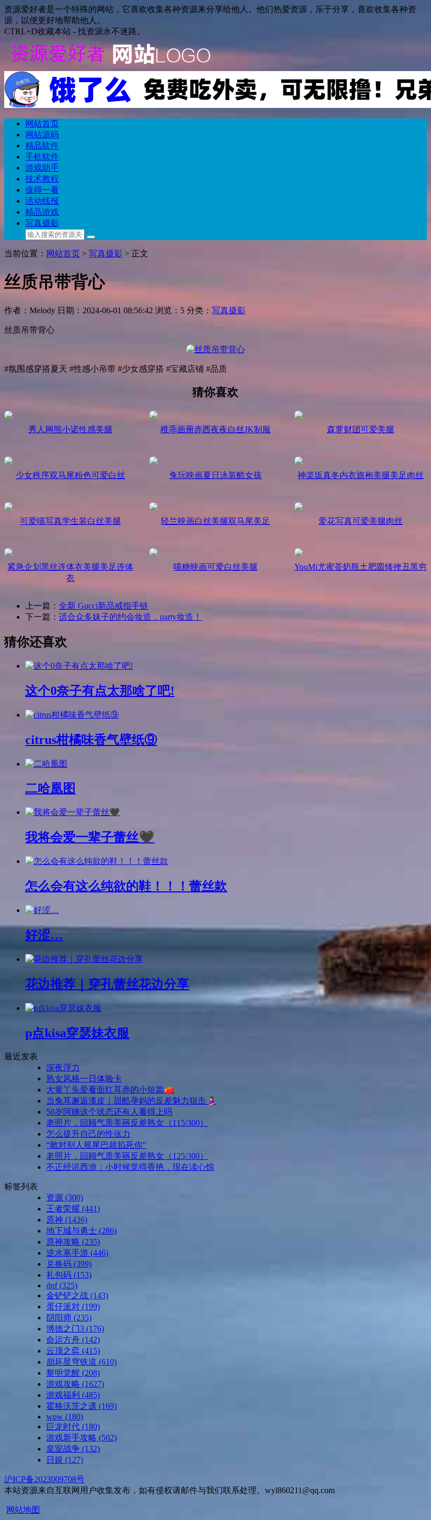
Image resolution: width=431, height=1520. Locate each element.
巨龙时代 (73, 1426)
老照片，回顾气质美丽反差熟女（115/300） (127, 1122)
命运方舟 (73, 1339)
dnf (61, 1285)
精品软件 (42, 145)
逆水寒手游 (77, 1252)
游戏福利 (73, 1394)
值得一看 (42, 189)
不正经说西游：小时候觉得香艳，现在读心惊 (130, 1167)
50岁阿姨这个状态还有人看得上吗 (109, 1111)
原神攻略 (73, 1241)
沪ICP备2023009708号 (44, 1479)
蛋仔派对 (73, 1306)
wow (64, 1416)
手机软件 (42, 156)
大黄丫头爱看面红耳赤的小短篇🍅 (110, 1089)
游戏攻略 (75, 1383)
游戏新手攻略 (81, 1437)
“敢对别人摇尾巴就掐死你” (96, 1144)
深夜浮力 (63, 1067)
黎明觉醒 (73, 1372)
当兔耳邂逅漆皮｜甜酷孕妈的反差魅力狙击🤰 (131, 1100)
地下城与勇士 (81, 1230)
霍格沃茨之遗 (81, 1406)
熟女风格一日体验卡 (84, 1078)
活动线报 (42, 200)
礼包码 (68, 1274)
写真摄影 (42, 222)
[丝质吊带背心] (215, 349)
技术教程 (42, 178)
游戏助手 (42, 167)
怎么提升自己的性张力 (88, 1133)
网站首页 (42, 123)
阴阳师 (68, 1317)
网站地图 (23, 1509)
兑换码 (68, 1263)
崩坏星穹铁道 (81, 1361)
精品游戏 (42, 211)
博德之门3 (75, 1328)
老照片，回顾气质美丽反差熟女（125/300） (127, 1155)
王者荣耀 (73, 1208)
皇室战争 (73, 1448)
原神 (66, 1219)
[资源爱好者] (109, 66)
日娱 (64, 1459)
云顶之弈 (73, 1350)
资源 (64, 1197)
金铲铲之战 (77, 1295)
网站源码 (42, 134)
